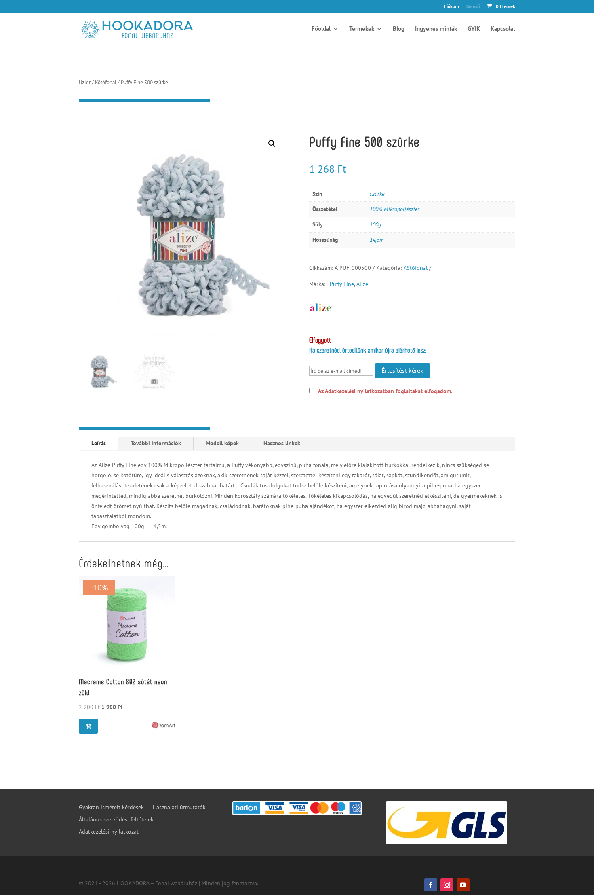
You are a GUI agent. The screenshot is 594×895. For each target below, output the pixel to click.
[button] (272, 143)
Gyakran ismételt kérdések (111, 807)
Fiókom (451, 6)
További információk (156, 443)
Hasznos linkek (281, 443)
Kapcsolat (503, 29)
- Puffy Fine (340, 284)
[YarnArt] (163, 725)
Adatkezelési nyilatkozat (109, 832)
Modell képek (222, 443)
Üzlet (85, 82)
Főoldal (321, 29)
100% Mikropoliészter (394, 209)
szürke (377, 193)
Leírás (98, 443)
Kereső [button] (473, 6)
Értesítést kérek (402, 370)
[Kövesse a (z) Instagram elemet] (446, 884)
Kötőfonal (105, 82)
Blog (398, 29)
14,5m (377, 239)
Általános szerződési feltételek (116, 820)
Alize (362, 284)
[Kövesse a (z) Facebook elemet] (430, 884)
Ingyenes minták (436, 29)
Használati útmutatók (179, 807)
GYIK (474, 29)
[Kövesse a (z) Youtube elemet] (463, 884)
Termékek (361, 29)
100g (375, 224)
